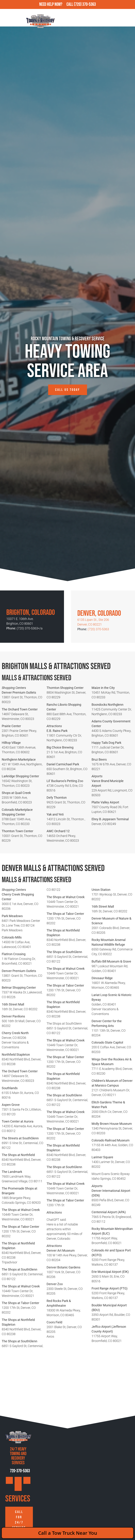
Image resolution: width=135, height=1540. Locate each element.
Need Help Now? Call (56, 4)
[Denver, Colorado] (81, 603)
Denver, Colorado (99, 613)
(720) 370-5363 (85, 4)
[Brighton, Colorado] (9, 602)
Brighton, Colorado (30, 612)
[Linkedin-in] (18, 1487)
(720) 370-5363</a (30, 628)
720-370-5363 (19, 1471)
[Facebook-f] (18, 1480)
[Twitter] (26, 1480)
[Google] (9, 1480)
